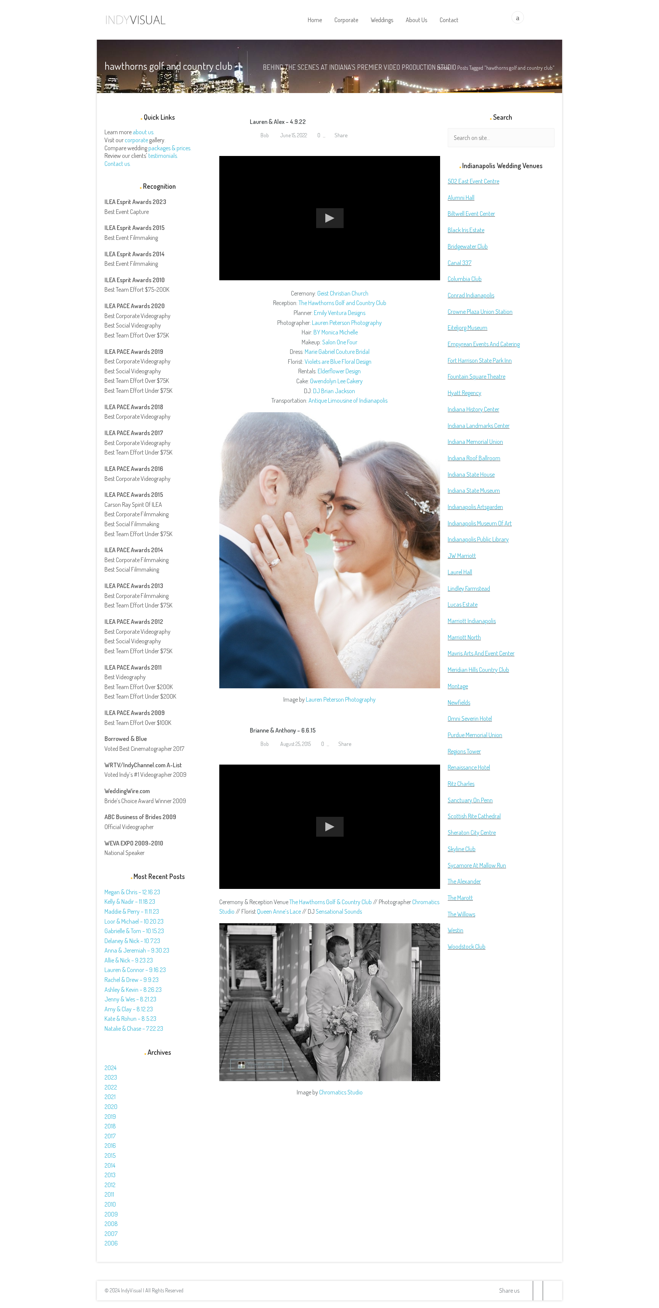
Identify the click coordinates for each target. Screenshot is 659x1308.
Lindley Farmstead (469, 588)
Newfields (459, 702)
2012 (110, 1185)
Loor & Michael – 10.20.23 (134, 921)
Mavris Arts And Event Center (481, 653)
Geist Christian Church (342, 293)
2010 (110, 1204)
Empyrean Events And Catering (484, 344)
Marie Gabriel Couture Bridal (337, 351)
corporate (136, 140)
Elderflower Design (339, 371)
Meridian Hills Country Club (478, 669)
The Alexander (464, 881)
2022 (110, 1087)
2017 (110, 1136)
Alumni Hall (461, 197)
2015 (110, 1155)
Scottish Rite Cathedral (474, 816)
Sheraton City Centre (472, 832)
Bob (264, 135)
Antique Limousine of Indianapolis (348, 400)
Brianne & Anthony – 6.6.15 (283, 730)
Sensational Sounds (339, 911)
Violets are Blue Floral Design (338, 361)
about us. (143, 132)
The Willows (461, 914)
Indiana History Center (473, 409)
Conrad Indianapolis (471, 295)
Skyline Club (462, 849)
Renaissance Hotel (469, 767)
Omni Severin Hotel (470, 718)
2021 (110, 1097)
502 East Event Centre (473, 181)
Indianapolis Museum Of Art (480, 523)
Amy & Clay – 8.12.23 (128, 1009)
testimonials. (163, 155)
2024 (110, 1068)
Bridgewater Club (468, 246)
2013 (110, 1175)
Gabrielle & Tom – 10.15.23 (134, 931)
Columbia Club (465, 279)
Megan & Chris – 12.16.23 (132, 892)
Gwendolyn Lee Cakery (336, 381)
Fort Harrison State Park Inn (480, 360)
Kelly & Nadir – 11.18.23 (129, 901)
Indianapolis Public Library (478, 539)
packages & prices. (169, 148)
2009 (111, 1214)
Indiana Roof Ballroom (474, 458)
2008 (111, 1224)
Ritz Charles (461, 783)
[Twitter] (528, 1290)
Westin (455, 930)
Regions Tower (464, 751)
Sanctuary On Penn (470, 800)
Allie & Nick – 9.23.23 (128, 960)
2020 (110, 1106)
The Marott (460, 897)
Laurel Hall (460, 572)
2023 (110, 1077)
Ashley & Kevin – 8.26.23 (133, 989)
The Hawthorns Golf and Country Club (342, 303)
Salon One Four (339, 342)
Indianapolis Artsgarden (475, 507)
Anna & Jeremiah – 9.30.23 (136, 950)
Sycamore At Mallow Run (477, 865)
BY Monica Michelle (335, 332)
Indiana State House (471, 474)
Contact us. (117, 163)
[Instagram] (548, 1290)
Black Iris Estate (466, 230)
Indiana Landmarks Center (479, 425)
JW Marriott (462, 555)
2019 (110, 1116)
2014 (109, 1165)
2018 (110, 1126)
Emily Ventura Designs (339, 313)
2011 (109, 1194)
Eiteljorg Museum (467, 327)
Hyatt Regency (464, 393)
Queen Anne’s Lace (279, 911)
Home (443, 67)
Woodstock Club (466, 946)
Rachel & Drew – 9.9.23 (131, 979)
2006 (111, 1243)
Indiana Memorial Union (475, 441)
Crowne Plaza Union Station (480, 311)
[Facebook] (538, 1290)
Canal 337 (459, 263)
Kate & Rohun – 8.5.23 (130, 1018)
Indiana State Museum (474, 490)
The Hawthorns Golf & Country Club (330, 902)
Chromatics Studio (341, 1092)
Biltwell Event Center (471, 213)
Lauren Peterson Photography (347, 322)
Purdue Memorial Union (475, 735)
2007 (110, 1233)
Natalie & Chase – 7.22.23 (133, 1028)
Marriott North (464, 637)
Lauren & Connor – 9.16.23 (135, 970)
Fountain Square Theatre (476, 376)
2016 (110, 1145)
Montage (458, 686)
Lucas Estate (462, 604)
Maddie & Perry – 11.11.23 (131, 911)
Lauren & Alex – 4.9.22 (278, 121)
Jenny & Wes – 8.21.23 (130, 999)
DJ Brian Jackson (334, 391)
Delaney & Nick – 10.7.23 (132, 941)
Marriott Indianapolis (472, 621)
